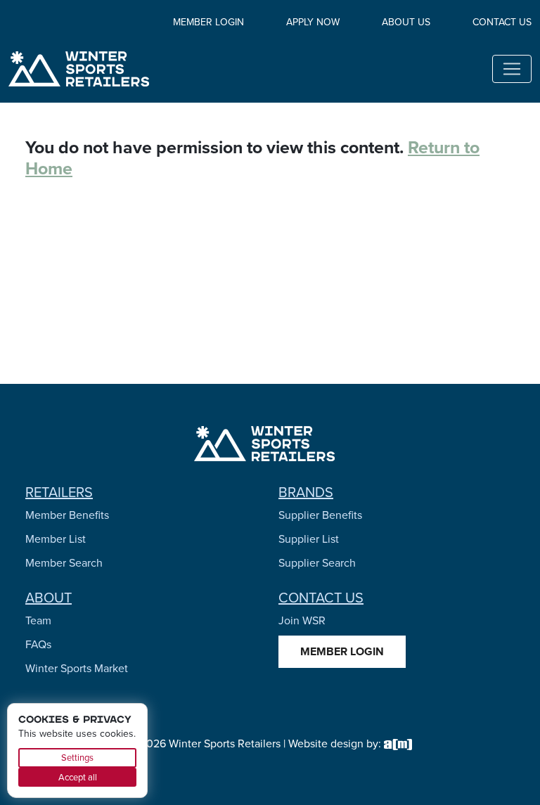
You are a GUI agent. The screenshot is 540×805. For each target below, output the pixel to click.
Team (38, 620)
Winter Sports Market (76, 668)
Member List (55, 538)
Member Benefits (67, 514)
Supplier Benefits (320, 514)
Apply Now (313, 22)
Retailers (59, 492)
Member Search (64, 562)
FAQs (38, 644)
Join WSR (302, 620)
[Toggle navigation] (512, 69)
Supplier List (308, 538)
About (48, 597)
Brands (305, 492)
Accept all (77, 777)
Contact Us (502, 22)
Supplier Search (317, 562)
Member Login (208, 22)
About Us (406, 22)
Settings (77, 757)
